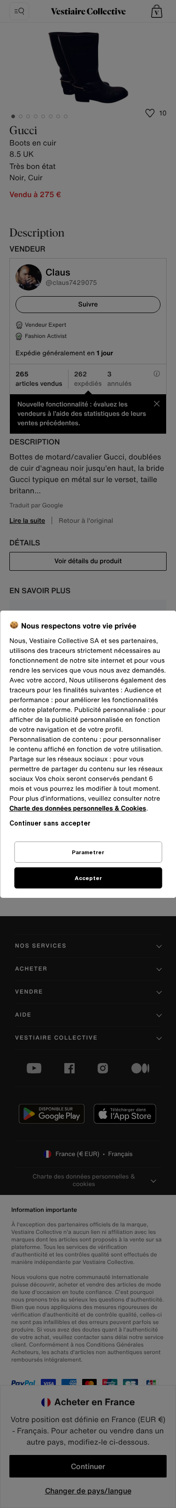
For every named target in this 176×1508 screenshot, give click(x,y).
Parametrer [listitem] (88, 852)
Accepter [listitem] (88, 878)
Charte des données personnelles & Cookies (77, 808)
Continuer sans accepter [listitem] (50, 823)
